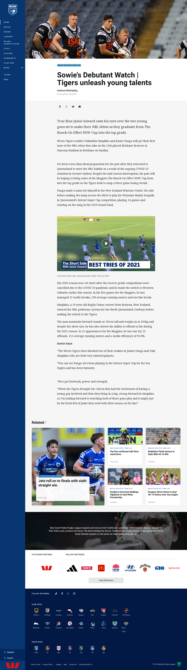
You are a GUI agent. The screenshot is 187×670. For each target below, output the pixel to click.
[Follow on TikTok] (56, 593)
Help (65, 664)
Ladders (8, 37)
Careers (58, 664)
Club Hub (9, 63)
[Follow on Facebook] (62, 593)
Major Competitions (11, 42)
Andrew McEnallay (67, 90)
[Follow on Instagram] (74, 593)
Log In (10, 658)
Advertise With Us (85, 664)
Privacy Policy (48, 664)
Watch (7, 27)
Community (10, 58)
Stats (7, 49)
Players (8, 53)
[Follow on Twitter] (68, 593)
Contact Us (73, 664)
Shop (6, 79)
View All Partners (106, 580)
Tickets (7, 74)
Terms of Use (35, 664)
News (7, 22)
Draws (7, 32)
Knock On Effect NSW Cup (69, 65)
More (7, 68)
